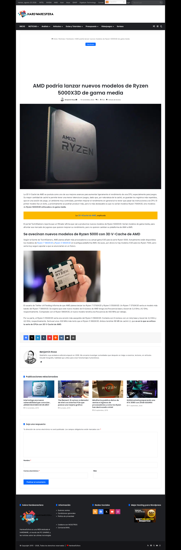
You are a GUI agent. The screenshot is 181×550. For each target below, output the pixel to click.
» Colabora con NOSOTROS (66, 525)
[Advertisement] (90, 64)
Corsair (101, 2)
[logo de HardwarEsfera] (36, 14)
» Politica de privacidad (65, 516)
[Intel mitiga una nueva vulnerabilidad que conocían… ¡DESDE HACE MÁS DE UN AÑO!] (39, 389)
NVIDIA (49, 2)
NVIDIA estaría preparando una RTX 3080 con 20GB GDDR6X (141, 401)
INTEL (41, 2)
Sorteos (120, 26)
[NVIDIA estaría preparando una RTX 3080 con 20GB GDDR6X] (142, 389)
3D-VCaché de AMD (87, 215)
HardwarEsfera (74, 546)
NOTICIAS (32, 26)
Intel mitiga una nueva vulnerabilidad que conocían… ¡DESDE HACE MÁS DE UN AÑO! (37, 402)
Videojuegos (106, 26)
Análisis (45, 26)
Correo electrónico (32, 471)
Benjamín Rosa (70, 100)
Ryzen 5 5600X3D (63, 243)
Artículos (57, 26)
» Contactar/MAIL (63, 528)
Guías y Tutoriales (73, 26)
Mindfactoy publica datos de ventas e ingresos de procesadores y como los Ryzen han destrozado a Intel (106, 403)
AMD (56, 2)
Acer (62, 2)
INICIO (22, 26)
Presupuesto (91, 26)
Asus (68, 2)
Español (112, 2)
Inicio (55, 39)
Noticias (62, 39)
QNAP (75, 2)
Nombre (27, 460)
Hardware (70, 39)
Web (95, 471)
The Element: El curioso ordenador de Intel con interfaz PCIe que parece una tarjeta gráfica (73, 402)
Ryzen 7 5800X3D (45, 243)
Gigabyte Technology (88, 2)
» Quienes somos (63, 510)
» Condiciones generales (65, 513)
